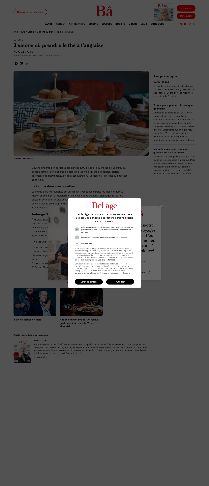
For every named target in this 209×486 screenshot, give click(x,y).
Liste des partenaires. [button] (106, 260)
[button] (104, 244)
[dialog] (104, 243)
